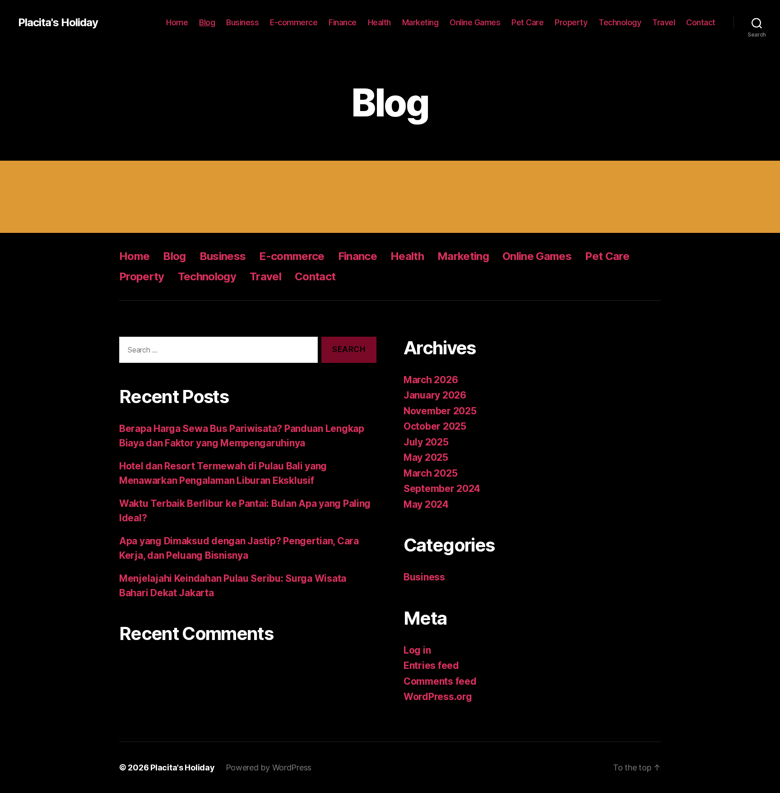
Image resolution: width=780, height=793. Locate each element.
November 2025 (440, 411)
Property (571, 22)
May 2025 (426, 457)
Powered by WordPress (269, 767)
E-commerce (293, 22)
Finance (343, 22)
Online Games (475, 22)
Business (242, 22)
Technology (620, 22)
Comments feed (440, 681)
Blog (207, 22)
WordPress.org (438, 696)
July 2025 (426, 442)
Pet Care (527, 22)
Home (177, 22)
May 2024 (426, 504)
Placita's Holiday (58, 22)
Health (379, 22)
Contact (700, 22)
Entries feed (431, 665)
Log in (417, 650)
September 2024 (442, 488)
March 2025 (430, 473)
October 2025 (435, 426)
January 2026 (435, 395)
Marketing (420, 22)
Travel (663, 22)
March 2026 (431, 379)
